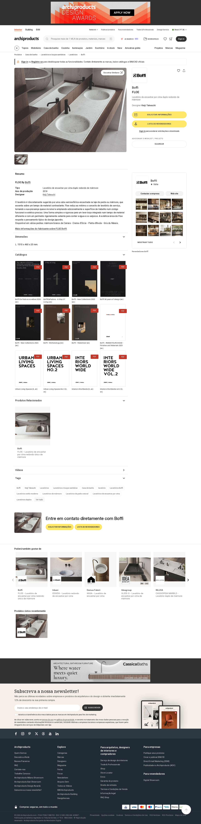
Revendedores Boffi (140, 251)
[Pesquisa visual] (111, 39)
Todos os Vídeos (64, 786)
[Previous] (13, 580)
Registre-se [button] (37, 62)
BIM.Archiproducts (65, 790)
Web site (174, 194)
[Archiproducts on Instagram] (23, 733)
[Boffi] (139, 75)
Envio (102, 777)
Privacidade (94, 815)
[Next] (188, 580)
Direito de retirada (108, 785)
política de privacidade (65, 720)
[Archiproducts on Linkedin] (57, 733)
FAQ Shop (104, 797)
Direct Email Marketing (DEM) (157, 761)
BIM (38, 29)
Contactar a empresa (150, 194)
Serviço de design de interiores (114, 760)
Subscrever (94, 708)
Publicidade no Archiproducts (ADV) (159, 765)
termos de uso (47, 720)
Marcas (60, 757)
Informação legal (108, 793)
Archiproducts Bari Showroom (27, 782)
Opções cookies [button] (107, 815)
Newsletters (62, 778)
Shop (102, 769)
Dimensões (21, 236)
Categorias (62, 753)
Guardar (159, 144)
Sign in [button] (181, 39)
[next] (180, 242)
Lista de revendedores (159, 124)
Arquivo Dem (63, 782)
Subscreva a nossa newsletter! (28, 790)
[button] (93, 29)
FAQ (16, 765)
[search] (47, 39)
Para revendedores (125, 30)
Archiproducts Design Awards (27, 786)
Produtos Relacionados (28, 400)
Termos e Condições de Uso (136, 815)
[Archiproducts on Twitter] (36, 733)
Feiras (60, 769)
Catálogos (21, 254)
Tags (18, 478)
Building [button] (29, 29)
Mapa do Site (180, 815)
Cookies (119, 815)
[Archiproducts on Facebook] (17, 733)
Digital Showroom (151, 780)
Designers (61, 761)
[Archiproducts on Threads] (43, 733)
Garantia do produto (109, 781)
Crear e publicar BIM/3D (154, 757)
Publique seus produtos (154, 753)
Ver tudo (39, 499)
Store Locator (106, 773)
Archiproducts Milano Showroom (28, 778)
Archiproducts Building (67, 794)
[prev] (174, 242)
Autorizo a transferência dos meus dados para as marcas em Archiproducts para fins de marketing (57, 715)
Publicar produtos (108, 30)
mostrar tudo (145, 242)
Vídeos (19, 470)
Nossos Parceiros (22, 761)
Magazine (61, 765)
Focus (60, 773)
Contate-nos (19, 769)
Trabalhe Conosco (22, 773)
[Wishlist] (165, 39)
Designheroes (63, 798)
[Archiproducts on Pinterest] (29, 733)
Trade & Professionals (145, 30)
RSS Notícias (155, 815)
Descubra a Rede (21, 757)
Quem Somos (20, 753)
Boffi (135, 87)
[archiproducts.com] (26, 38)
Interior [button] (18, 29)
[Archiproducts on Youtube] (50, 733)
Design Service (163, 30)
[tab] (97, 29)
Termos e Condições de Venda (113, 789)
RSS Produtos (167, 815)
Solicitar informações (159, 115)
